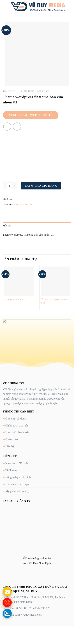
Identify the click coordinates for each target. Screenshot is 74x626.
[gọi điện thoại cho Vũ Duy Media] (7, 602)
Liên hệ (9, 446)
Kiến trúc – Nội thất (16, 463)
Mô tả (7, 225)
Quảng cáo (11, 439)
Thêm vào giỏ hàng (40, 185)
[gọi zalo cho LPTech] (7, 613)
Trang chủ (10, 91)
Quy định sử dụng (15, 418)
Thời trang (11, 470)
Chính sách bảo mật (16, 425)
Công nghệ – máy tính (18, 477)
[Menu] (5, 6)
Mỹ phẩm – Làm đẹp (17, 491)
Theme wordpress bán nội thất (54, 301)
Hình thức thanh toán (17, 432)
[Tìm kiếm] (70, 6)
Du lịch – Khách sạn (17, 484)
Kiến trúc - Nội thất (35, 91)
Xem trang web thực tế (31, 115)
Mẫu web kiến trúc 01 (15, 299)
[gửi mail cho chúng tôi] (7, 591)
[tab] (37, 225)
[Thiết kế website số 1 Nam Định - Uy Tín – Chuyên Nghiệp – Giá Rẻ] (38, 6)
